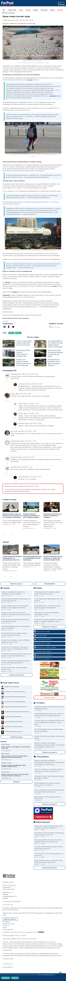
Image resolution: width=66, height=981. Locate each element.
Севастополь (12, 10)
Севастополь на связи (43, 631)
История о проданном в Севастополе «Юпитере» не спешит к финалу (13, 593)
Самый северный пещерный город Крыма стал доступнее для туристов (12, 558)
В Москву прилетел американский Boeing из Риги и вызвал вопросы (31, 515)
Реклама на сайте (8, 882)
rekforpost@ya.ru (8, 967)
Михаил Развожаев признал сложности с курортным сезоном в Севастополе (53, 558)
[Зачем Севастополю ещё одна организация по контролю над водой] (40, 350)
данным (7, 282)
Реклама (60, 10)
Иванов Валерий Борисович (14, 731)
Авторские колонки (9, 924)
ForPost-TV (6, 925)
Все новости (6, 922)
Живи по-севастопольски (44, 655)
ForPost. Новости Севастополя (26, 939)
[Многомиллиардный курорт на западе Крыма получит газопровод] (31, 545)
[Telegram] (13, 327)
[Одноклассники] (9, 327)
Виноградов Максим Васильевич (15, 696)
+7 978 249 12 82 (8, 905)
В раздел (16, 782)
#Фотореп (44, 10)
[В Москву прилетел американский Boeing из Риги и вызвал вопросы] (31, 503)
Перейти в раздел (16, 737)
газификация (33, 552)
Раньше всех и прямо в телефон (46, 647)
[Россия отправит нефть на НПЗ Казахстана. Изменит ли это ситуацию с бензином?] (11, 503)
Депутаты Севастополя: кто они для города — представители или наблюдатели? (14, 756)
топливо (13, 510)
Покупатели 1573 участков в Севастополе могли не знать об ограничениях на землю (14, 648)
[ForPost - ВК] (40, 932)
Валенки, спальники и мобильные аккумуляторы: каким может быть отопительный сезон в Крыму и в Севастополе (49, 745)
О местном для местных (43, 639)
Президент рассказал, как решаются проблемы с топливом (52, 515)
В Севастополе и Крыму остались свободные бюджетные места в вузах (15, 641)
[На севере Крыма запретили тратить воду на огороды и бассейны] (40, 360)
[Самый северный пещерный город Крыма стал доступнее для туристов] (11, 545)
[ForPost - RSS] (38, 932)
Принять (15, 978)
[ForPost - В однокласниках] (44, 932)
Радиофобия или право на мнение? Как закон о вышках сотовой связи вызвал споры (16, 655)
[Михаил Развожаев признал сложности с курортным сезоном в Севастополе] (52, 545)
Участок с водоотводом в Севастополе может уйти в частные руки (24, 343)
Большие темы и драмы (43, 651)
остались (29, 80)
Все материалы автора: (16, 318)
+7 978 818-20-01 (8, 964)
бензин (55, 510)
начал (55, 286)
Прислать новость (16, 584)
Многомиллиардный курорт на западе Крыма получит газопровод (32, 558)
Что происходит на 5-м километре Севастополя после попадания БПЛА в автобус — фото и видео (49, 722)
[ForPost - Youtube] (42, 932)
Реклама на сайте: (8, 959)
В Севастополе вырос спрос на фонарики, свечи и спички (14, 668)
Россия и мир (33, 510)
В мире (35, 10)
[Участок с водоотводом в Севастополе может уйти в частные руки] (9, 341)
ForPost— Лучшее (20, 935)
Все (4, 10)
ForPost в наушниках (43, 659)
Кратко (5, 927)
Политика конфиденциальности (46, 974)
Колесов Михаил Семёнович (14, 721)
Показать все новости (16, 675)
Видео (52, 10)
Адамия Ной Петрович (12, 686)
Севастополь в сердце (43, 643)
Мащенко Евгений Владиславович (16, 706)
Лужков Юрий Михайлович (13, 716)
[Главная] (7, 2)
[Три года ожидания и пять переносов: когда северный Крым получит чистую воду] (40, 341)
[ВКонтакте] (4, 327)
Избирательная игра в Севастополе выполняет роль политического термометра (15, 775)
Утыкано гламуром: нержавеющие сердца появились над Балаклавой (13, 766)
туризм (14, 552)
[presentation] (5, 533)
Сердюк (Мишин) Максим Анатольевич (17, 711)
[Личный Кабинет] (58, 2)
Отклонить (6, 978)
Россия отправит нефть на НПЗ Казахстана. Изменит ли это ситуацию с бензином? (12, 515)
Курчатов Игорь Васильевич (14, 726)
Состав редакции (8, 929)
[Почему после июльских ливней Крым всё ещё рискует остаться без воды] (9, 360)
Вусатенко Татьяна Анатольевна (15, 691)
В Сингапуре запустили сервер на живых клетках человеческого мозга (14, 634)
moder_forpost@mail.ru (14, 901)
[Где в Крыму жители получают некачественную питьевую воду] (9, 350)
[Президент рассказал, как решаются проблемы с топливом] (52, 503)
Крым (21, 10)
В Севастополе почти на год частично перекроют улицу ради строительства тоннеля (15, 613)
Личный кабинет (49, 584)
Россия (28, 10)
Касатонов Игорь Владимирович (15, 701)
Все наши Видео (41, 635)
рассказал (53, 96)
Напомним (6, 295)
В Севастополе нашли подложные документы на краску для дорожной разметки (15, 662)
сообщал (15, 292)
